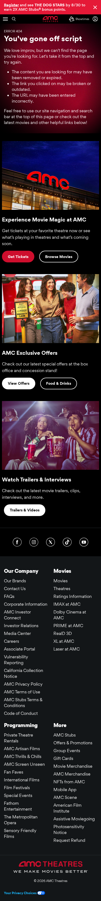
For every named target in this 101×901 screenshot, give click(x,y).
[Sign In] (96, 19)
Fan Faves (13, 772)
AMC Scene (65, 797)
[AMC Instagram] (33, 542)
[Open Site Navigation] (5, 19)
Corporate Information (25, 604)
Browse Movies (58, 256)
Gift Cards (63, 758)
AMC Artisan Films (22, 748)
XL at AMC (63, 641)
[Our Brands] (51, 867)
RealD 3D (62, 633)
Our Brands (15, 580)
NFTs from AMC (69, 781)
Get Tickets (18, 256)
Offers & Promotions (72, 742)
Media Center (17, 633)
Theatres (61, 588)
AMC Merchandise (71, 773)
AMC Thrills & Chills (22, 756)
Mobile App (64, 789)
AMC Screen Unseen (24, 764)
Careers (11, 641)
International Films (21, 779)
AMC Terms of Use (22, 691)
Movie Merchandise (72, 766)
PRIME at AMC (68, 625)
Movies (60, 580)
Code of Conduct (21, 713)
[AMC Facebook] (17, 542)
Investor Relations (21, 625)
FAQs (9, 596)
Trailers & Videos (24, 510)
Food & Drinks (58, 383)
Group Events (66, 750)
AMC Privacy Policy (23, 684)
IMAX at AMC (66, 604)
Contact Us (15, 588)
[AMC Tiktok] (67, 542)
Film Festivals (17, 787)
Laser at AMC (66, 649)
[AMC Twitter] (50, 542)
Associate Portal (19, 649)
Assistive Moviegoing (74, 818)
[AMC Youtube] (83, 542)
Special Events (18, 795)
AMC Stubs (64, 735)
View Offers (18, 383)
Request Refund (69, 840)
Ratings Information (72, 596)
